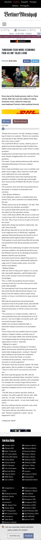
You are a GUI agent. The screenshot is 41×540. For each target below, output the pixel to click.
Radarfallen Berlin (31, 480)
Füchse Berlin (9, 460)
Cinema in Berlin (30, 445)
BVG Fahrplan (9, 465)
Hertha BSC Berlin (11, 457)
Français (33, 2)
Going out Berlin (30, 448)
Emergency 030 (29, 499)
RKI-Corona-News (10, 514)
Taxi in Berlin (9, 480)
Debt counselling (30, 488)
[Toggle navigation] (4, 24)
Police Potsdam (29, 496)
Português (24, 6)
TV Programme (10, 511)
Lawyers (27, 471)
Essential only (15, 536)
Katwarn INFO (29, 519)
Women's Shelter (10, 522)
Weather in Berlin (30, 491)
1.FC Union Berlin (10, 454)
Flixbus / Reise (29, 465)
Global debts (9, 508)
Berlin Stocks (9, 496)
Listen (7, 121)
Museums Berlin (30, 451)
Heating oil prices (10, 494)
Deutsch (8, 2)
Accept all (28, 536)
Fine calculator (29, 468)
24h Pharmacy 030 (31, 511)
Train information (10, 468)
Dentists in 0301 (30, 505)
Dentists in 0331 (30, 508)
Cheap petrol (29, 477)
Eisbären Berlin (9, 463)
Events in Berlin (29, 454)
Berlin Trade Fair (10, 451)
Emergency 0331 (30, 502)
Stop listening (21, 121)
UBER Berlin (8, 477)
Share (28, 61)
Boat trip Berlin (9, 471)
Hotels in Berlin (29, 457)
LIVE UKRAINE (29, 516)
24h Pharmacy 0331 (31, 514)
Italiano (15, 6)
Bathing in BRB (30, 463)
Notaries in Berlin (30, 474)
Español (24, 2)
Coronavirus (8, 516)
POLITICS (5, 61)
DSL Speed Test (10, 505)
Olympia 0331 (9, 445)
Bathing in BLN (29, 460)
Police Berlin (28, 494)
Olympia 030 (9, 448)
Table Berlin (8, 519)
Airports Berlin (9, 474)
